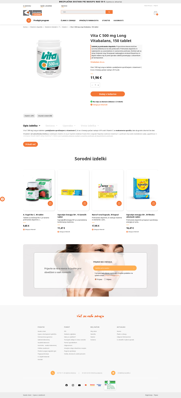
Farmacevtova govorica (45, 337)
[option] (39, 201)
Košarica (93, 340)
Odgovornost (68, 345)
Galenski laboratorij (44, 340)
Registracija (148, 5)
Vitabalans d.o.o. (97, 62)
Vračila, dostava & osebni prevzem (74, 354)
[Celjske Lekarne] (32, 12)
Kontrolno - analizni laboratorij (47, 345)
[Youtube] (79, 385)
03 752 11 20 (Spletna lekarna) (66, 373)
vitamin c (29, 116)
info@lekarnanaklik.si (124, 373)
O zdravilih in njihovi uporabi (125, 340)
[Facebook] (66, 385)
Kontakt (40, 359)
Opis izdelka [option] (30, 125)
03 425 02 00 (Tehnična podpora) (92, 373)
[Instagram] (73, 385)
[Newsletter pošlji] (134, 268)
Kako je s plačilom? (70, 337)
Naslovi (92, 337)
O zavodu (27, 6)
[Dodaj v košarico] (50, 203)
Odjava (108, 279)
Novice (64, 6)
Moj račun (93, 331)
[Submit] (109, 12)
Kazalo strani (42, 331)
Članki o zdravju (68, 20)
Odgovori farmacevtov (124, 337)
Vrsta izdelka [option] (88, 125)
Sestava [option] (50, 125)
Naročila (93, 334)
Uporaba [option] (68, 125)
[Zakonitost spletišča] (110, 385)
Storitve (106, 20)
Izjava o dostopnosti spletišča (47, 334)
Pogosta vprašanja (70, 351)
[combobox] (87, 12)
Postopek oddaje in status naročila (75, 340)
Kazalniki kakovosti (43, 342)
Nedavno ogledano (70, 334)
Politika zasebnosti (43, 348)
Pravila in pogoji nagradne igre (47, 351)
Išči (65, 331)
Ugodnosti (118, 20)
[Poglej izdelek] (38, 190)
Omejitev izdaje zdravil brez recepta (75, 348)
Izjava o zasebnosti (39, 395)
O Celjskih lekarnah (43, 357)
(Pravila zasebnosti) (112, 275)
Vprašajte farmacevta (89, 20)
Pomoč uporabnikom (70, 342)
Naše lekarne (46, 6)
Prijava (156, 5)
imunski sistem (45, 116)
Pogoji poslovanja (43, 354)
